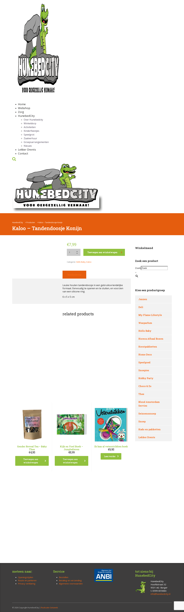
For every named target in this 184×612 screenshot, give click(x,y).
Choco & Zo (144, 386)
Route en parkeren (27, 580)
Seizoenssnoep (147, 413)
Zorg (21, 112)
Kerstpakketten (147, 346)
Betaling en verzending (70, 580)
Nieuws (28, 145)
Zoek (138, 268)
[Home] (57, 187)
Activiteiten (30, 127)
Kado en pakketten (149, 429)
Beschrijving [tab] (74, 274)
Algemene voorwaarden (71, 583)
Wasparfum (145, 322)
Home (22, 104)
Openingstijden (25, 577)
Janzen (142, 299)
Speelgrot (29, 134)
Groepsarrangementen (36, 142)
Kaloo (88, 262)
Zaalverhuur (30, 138)
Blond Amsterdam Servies (149, 403)
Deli (140, 307)
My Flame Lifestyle (150, 314)
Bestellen (63, 577)
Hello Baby (81, 262)
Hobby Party (145, 378)
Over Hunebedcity (33, 119)
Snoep (142, 421)
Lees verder (110, 456)
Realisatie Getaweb (49, 607)
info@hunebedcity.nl (160, 593)
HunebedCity (26, 116)
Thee (141, 394)
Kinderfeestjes (31, 130)
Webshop (24, 108)
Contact (23, 153)
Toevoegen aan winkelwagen (102, 252)
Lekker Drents (27, 149)
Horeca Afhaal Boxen (150, 338)
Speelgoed (144, 362)
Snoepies (143, 370)
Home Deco (145, 354)
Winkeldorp (30, 123)
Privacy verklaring (26, 583)
